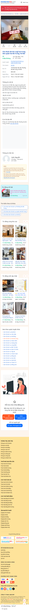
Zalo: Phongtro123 (15, 425)
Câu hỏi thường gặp (5, 564)
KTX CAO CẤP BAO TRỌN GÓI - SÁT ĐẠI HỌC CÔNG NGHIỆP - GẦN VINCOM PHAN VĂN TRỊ (7, 294)
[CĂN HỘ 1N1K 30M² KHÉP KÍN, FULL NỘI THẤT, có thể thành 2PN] (21, 253)
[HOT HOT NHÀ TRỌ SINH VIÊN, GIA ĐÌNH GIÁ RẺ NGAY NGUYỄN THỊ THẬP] (21, 285)
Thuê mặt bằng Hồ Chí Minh (7, 498)
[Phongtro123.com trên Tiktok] (13, 589)
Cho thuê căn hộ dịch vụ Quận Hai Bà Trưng (14, 211)
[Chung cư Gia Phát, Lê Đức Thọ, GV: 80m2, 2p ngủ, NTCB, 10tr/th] (21, 308)
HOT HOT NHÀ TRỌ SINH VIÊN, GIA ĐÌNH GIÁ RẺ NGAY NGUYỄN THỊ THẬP (20, 294)
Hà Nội (12, 65)
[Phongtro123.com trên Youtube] (5, 589)
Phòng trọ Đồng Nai (5, 453)
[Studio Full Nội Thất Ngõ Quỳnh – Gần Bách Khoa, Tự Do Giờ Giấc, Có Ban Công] (8, 231)
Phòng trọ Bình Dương (6, 451)
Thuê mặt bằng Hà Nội (6, 500)
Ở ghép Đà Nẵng (5, 517)
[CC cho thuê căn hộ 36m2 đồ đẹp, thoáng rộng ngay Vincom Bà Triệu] (21, 231)
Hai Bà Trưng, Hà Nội (7, 245)
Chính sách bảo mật (5, 556)
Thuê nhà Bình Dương (6, 468)
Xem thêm (8, 172)
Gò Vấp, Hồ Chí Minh (7, 299)
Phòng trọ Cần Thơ (5, 449)
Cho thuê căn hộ (6, 480)
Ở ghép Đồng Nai (5, 523)
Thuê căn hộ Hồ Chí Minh (7, 482)
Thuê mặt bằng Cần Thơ (6, 504)
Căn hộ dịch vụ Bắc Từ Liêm (10, 347)
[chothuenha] (21, 538)
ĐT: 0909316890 (9, 417)
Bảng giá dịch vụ (5, 568)
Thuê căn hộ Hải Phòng (6, 490)
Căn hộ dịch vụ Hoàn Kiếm (10, 340)
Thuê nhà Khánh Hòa (6, 476)
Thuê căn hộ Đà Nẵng (6, 488)
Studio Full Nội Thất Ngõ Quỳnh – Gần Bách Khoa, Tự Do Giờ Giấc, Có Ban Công (8, 239)
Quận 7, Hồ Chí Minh (20, 299)
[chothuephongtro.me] (21, 541)
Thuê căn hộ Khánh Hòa (6, 492)
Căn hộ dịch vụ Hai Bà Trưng (10, 338)
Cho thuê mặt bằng (7, 496)
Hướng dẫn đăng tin (5, 566)
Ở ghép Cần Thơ (4, 521)
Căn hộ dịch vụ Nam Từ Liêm (10, 349)
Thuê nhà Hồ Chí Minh (6, 463)
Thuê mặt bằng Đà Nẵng (6, 502)
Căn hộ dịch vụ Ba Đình (9, 332)
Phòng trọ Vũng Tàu (5, 455)
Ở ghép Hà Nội (4, 514)
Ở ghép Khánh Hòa (5, 527)
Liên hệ (2, 558)
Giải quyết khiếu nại (5, 572)
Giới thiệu (3, 550)
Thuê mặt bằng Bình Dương (7, 507)
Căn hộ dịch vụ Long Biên (10, 345)
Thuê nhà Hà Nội (5, 466)
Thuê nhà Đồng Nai (5, 472)
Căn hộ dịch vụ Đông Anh (10, 364)
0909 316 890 (9, 599)
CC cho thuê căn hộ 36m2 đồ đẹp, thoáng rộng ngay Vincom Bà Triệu (20, 239)
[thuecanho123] (7, 541)
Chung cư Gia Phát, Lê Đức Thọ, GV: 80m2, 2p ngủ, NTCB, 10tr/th (20, 316)
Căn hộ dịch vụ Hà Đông (9, 336)
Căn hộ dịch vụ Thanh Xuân (10, 353)
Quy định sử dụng (5, 554)
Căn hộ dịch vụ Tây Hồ (9, 351)
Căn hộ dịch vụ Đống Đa (9, 356)
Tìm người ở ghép (6, 510)
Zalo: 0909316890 (21, 417)
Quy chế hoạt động (5, 552)
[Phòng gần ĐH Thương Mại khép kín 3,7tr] (8, 308)
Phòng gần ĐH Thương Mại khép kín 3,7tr (8, 316)
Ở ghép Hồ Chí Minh (5, 512)
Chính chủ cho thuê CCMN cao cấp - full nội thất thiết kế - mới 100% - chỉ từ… (8, 262)
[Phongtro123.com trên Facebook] (2, 589)
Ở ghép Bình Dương (5, 519)
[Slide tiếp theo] (26, 29)
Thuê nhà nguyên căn (7, 461)
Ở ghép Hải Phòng (5, 525)
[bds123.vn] (7, 538)
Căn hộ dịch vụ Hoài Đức (9, 360)
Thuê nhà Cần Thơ (5, 474)
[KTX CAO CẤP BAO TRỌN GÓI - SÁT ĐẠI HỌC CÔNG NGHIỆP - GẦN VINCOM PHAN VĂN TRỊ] (8, 285)
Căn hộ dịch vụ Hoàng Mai (10, 343)
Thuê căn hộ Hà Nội (5, 484)
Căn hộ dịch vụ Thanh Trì (9, 362)
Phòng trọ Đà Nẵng (5, 447)
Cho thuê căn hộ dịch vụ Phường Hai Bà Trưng (13, 207)
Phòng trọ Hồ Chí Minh (6, 443)
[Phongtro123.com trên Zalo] (8, 589)
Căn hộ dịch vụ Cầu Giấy (9, 334)
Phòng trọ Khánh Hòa (6, 458)
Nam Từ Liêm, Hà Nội (7, 322)
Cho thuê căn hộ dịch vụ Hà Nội (11, 214)
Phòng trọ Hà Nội (5, 445)
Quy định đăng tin (5, 570)
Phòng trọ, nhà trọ (7, 441)
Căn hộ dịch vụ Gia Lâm (9, 358)
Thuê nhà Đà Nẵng (5, 470)
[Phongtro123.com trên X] (10, 589)
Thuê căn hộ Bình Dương (7, 486)
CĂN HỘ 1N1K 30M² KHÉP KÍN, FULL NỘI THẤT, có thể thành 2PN (20, 262)
